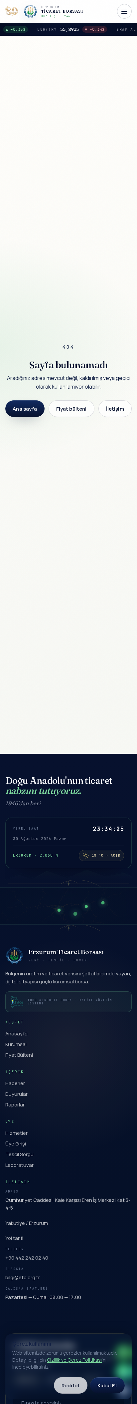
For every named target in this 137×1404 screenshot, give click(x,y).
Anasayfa (16, 1033)
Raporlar (15, 1104)
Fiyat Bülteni (19, 1054)
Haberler (15, 1083)
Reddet (71, 1385)
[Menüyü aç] (124, 11)
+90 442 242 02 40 (26, 1257)
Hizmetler (16, 1132)
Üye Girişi (15, 1143)
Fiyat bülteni (71, 408)
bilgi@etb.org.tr (22, 1277)
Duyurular (16, 1093)
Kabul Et (107, 1385)
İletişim (115, 408)
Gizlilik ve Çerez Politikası (74, 1360)
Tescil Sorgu (19, 1154)
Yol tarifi (14, 1238)
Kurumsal (16, 1044)
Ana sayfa (25, 408)
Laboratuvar (19, 1164)
